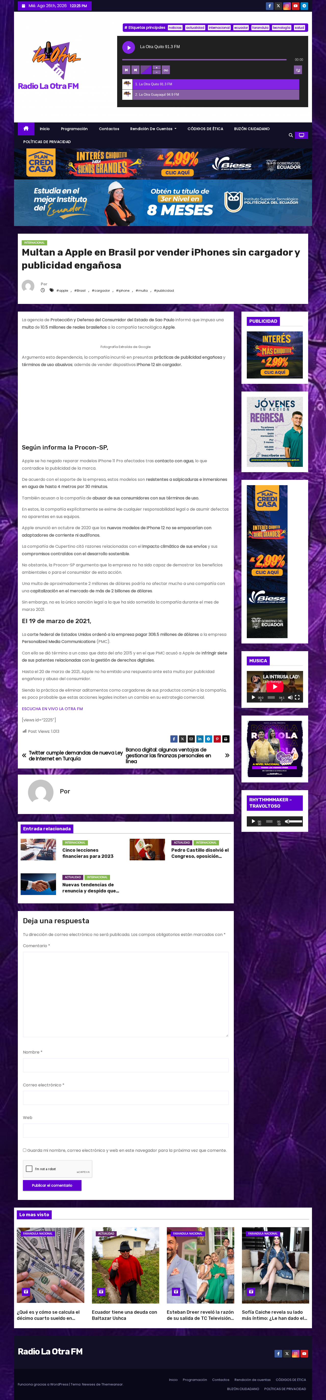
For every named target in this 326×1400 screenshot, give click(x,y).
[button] (291, 135)
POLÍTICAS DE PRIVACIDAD (47, 141)
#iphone (122, 290)
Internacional (34, 243)
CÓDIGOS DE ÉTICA (205, 128)
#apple (62, 290)
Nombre (33, 1052)
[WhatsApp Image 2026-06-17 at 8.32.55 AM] (275, 355)
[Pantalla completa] (297, 697)
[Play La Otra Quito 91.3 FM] (128, 47)
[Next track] (135, 69)
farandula (260, 27)
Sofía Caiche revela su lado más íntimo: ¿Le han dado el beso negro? (273, 1318)
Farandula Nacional (37, 1234)
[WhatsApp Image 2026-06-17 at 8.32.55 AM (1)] (163, 163)
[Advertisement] (126, 408)
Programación (74, 128)
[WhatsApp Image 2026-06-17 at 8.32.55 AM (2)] (267, 561)
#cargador (101, 290)
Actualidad (182, 843)
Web (27, 1118)
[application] (275, 687)
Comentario (36, 946)
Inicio (45, 128)
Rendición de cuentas (152, 128)
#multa (141, 290)
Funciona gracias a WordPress (43, 1384)
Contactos (109, 128)
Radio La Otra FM (48, 86)
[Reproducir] (253, 697)
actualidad (195, 27)
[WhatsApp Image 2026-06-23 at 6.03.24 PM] (163, 202)
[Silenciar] (290, 697)
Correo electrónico (43, 1085)
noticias (175, 27)
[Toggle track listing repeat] (166, 69)
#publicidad (164, 290)
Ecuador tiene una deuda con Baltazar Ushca (124, 1315)
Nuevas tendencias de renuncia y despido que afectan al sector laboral (91, 891)
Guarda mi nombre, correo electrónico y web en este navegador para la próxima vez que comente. (127, 1150)
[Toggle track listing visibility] (298, 69)
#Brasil (80, 290)
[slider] (294, 820)
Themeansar (112, 1384)
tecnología (281, 27)
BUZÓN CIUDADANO (252, 128)
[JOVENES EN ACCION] (275, 432)
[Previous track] (126, 69)
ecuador (241, 27)
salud (299, 27)
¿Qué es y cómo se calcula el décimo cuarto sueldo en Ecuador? (48, 1318)
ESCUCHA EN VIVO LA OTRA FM (52, 709)
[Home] (26, 128)
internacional (219, 27)
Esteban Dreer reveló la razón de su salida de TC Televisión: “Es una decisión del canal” (200, 1318)
